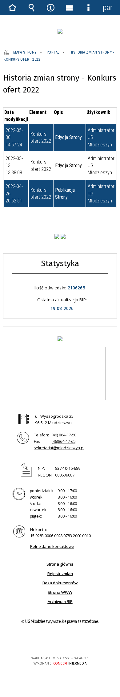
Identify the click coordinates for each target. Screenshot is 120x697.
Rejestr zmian (60, 573)
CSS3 (59, 640)
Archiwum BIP (60, 601)
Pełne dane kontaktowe (52, 546)
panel (107, 7)
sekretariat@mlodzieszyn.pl (59, 447)
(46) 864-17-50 (64, 435)
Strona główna (60, 564)
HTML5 (50, 640)
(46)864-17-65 (63, 441)
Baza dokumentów (60, 583)
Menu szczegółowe (88, 7)
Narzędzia (50, 7)
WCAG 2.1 (78, 640)
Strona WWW (60, 592)
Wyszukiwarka (31, 7)
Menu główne (69, 7)
